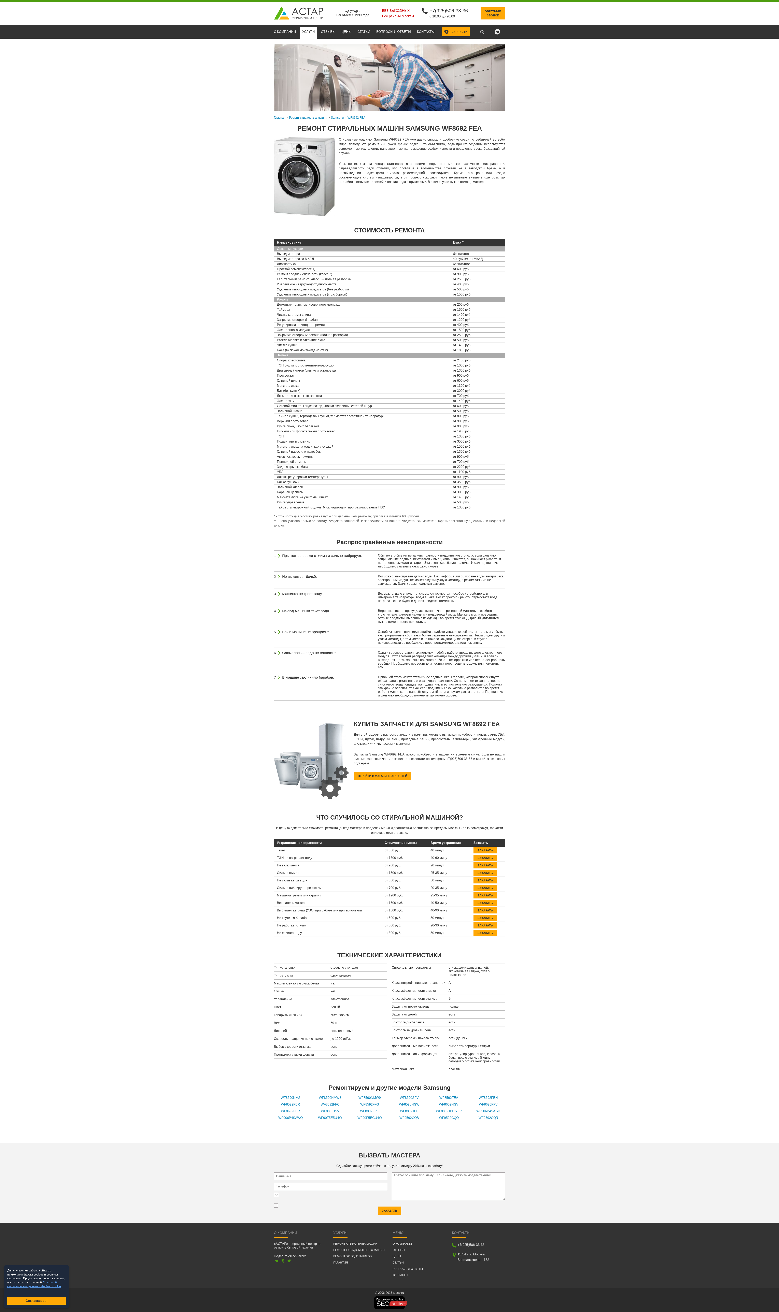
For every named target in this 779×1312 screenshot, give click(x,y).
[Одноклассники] (283, 1261)
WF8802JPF (409, 1111)
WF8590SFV (409, 1097)
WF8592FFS (369, 1104)
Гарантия (340, 1262)
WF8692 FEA (356, 117)
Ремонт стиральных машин (308, 117)
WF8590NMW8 (330, 1097)
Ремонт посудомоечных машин (359, 1250)
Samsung (337, 117)
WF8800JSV (330, 1111)
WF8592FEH (488, 1097)
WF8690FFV (488, 1104)
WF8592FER (290, 1104)
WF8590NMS (290, 1097)
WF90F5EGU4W (369, 1118)
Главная (279, 117)
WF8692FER (290, 1111)
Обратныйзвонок (493, 13)
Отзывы (328, 31)
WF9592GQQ (449, 1118)
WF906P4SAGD (488, 1111)
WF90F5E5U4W (330, 1118)
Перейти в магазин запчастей (382, 776)
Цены (346, 31)
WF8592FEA (448, 1097)
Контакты (426, 31)
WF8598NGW (409, 1104)
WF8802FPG (369, 1111)
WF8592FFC (330, 1104)
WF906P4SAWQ (290, 1118)
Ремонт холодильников (352, 1256)
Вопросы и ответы (393, 31)
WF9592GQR (488, 1118)
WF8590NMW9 (369, 1097)
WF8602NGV (448, 1104)
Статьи (363, 31)
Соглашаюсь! (36, 1300)
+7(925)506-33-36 (448, 10)
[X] (289, 1261)
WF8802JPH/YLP (449, 1111)
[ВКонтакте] (276, 1261)
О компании (285, 31)
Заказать (485, 850)
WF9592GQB (409, 1118)
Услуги (308, 31)
